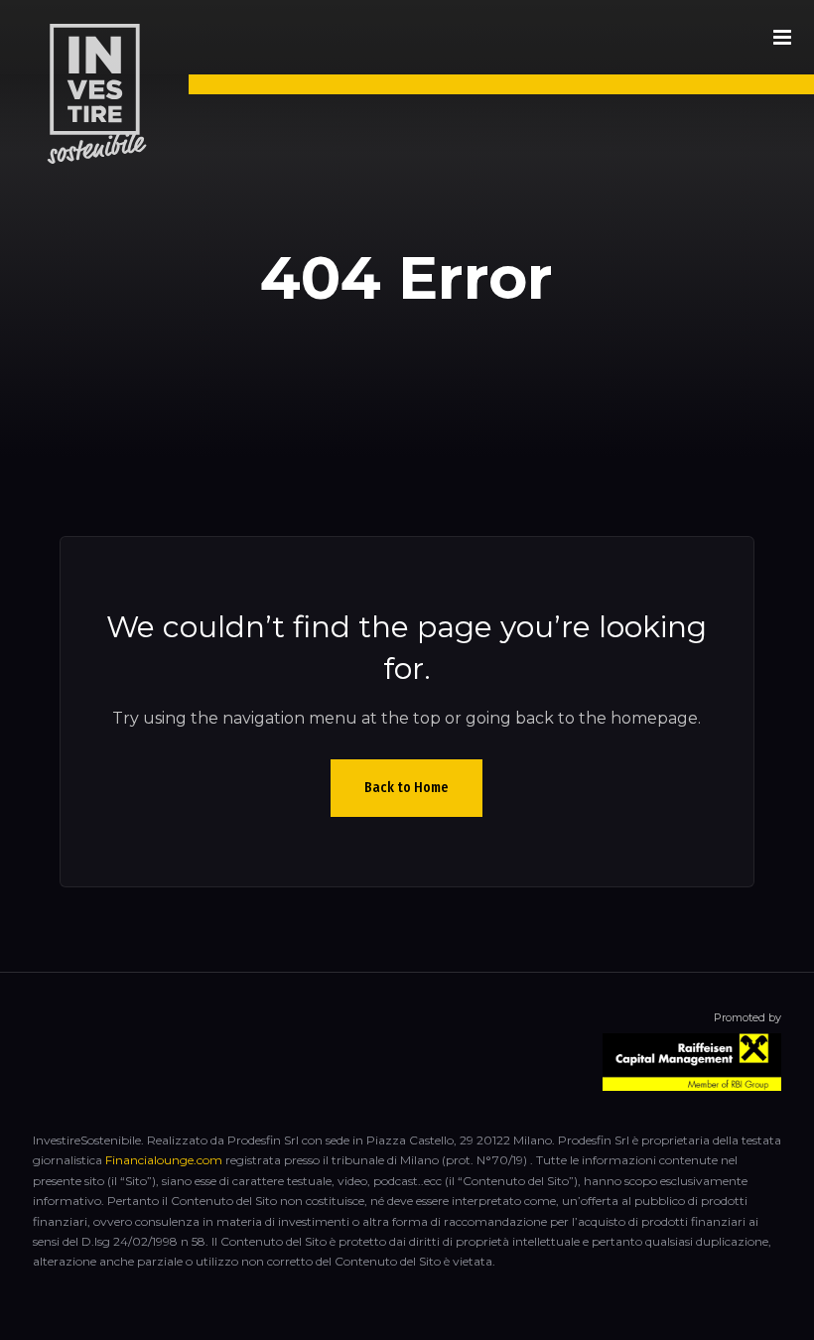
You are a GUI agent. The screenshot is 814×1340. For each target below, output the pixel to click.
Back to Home (406, 787)
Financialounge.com (163, 1159)
